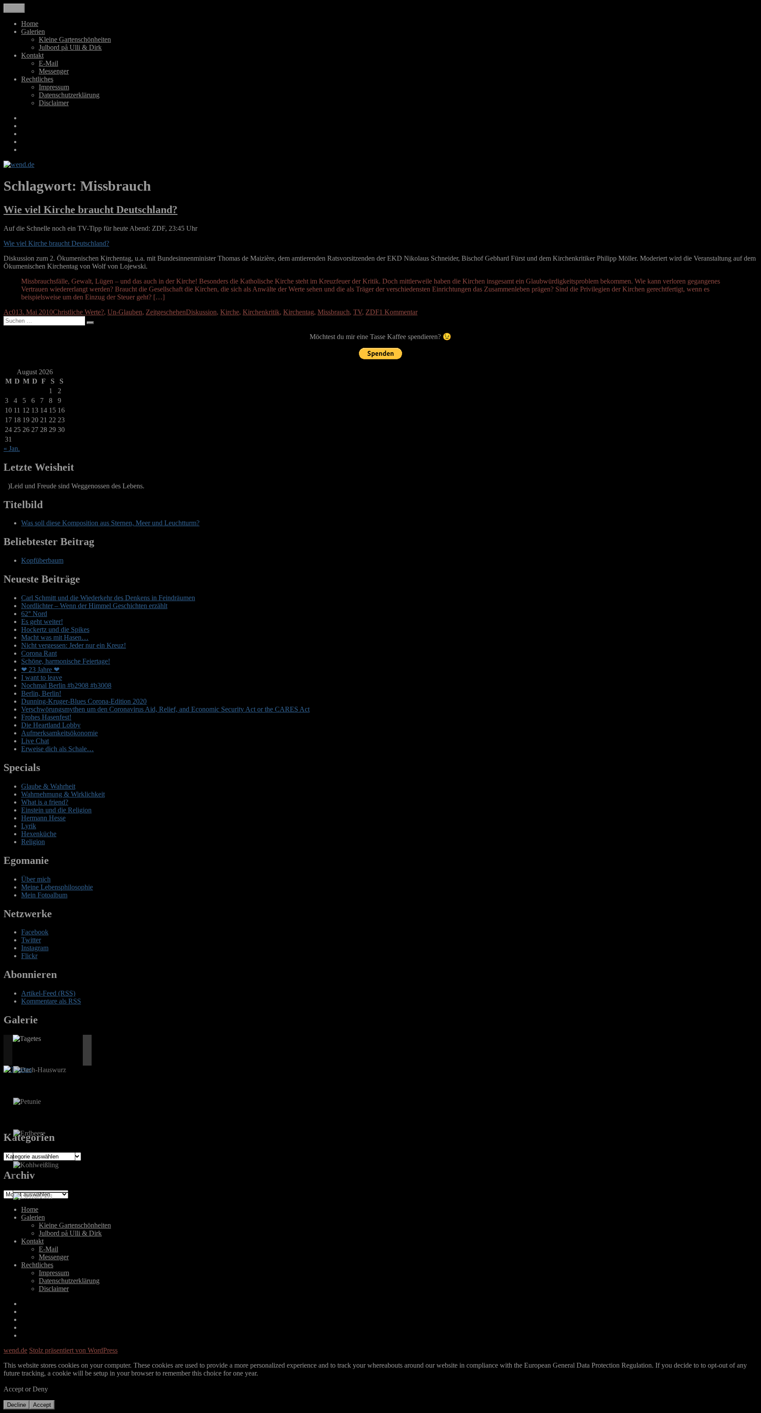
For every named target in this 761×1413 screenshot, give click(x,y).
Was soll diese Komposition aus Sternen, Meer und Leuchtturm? (110, 523)
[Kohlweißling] (36, 1165)
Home (29, 23)
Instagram (34, 948)
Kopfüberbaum (42, 560)
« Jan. (12, 448)
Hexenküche (38, 833)
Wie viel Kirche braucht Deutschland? (90, 209)
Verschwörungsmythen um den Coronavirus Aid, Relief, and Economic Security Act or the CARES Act (165, 709)
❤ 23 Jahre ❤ (40, 669)
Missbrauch (334, 312)
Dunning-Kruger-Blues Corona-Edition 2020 (84, 701)
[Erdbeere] (29, 1133)
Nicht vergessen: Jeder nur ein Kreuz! (73, 645)
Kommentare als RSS (51, 1001)
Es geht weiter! (42, 621)
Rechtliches (37, 79)
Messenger (54, 71)
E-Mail (48, 63)
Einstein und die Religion (56, 810)
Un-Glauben (124, 312)
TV (357, 312)
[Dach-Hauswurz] (39, 1070)
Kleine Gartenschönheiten (75, 39)
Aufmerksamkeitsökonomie (59, 733)
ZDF (372, 312)
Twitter (31, 940)
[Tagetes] (27, 1039)
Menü (14, 8)
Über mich (36, 879)
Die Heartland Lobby (51, 725)
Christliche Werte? (78, 312)
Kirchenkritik (261, 312)
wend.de (15, 1350)
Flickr (29, 955)
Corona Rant (39, 653)
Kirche (229, 312)
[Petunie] (27, 1102)
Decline (16, 1405)
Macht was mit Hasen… (55, 637)
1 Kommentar (398, 312)
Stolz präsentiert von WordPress (73, 1350)
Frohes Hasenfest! (46, 717)
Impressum (54, 87)
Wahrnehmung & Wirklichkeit (63, 794)
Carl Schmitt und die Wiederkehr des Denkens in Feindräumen (108, 597)
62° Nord (34, 613)
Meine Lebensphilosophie (57, 887)
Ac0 (9, 312)
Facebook (34, 932)
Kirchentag (298, 312)
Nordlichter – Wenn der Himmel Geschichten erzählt (94, 605)
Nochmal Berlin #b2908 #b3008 (66, 685)
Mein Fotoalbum (44, 895)
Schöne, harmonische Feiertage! (65, 661)
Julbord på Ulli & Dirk (70, 47)
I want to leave (41, 677)
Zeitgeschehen (166, 312)
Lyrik (28, 826)
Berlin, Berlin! (41, 693)
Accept (42, 1405)
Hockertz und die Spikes (55, 629)
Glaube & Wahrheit (48, 786)
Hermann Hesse (43, 818)
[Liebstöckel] (32, 1197)
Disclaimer (54, 103)
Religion (33, 841)
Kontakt (32, 55)
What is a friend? (44, 802)
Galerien (33, 31)
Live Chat (35, 741)
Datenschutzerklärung (69, 95)
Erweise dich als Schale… (57, 749)
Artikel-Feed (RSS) (48, 993)
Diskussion (201, 312)
